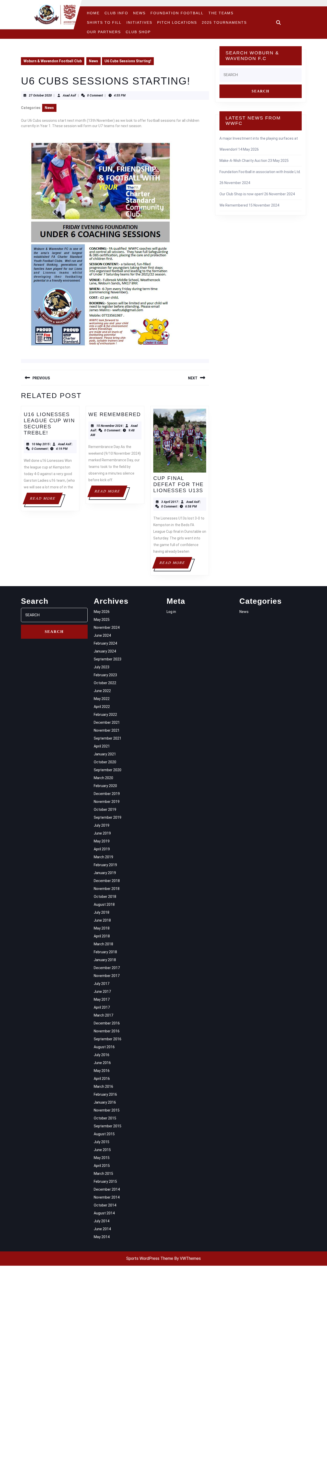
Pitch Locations (177, 22)
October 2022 (105, 683)
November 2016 (107, 1031)
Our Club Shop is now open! (241, 194)
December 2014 (107, 1189)
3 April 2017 (169, 502)
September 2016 (107, 1039)
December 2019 (107, 794)
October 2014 (105, 1205)
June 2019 (102, 833)
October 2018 (105, 897)
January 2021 (105, 754)
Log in (171, 612)
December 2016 (107, 1023)
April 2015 (102, 1166)
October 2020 (105, 762)
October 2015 (105, 1118)
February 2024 (105, 643)
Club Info (116, 13)
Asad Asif (69, 95)
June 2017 (102, 991)
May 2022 (102, 699)
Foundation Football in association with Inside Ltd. (260, 172)
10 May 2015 (41, 444)
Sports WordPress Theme (149, 1258)
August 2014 (104, 1213)
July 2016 (101, 1055)
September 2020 (107, 770)
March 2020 (103, 778)
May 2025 (102, 620)
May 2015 (102, 1158)
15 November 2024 (109, 426)
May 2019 (102, 841)
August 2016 (104, 1047)
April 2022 (102, 707)
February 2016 (105, 1094)
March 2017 (103, 1015)
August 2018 (104, 904)
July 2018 (101, 912)
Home (93, 13)
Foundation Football (177, 13)
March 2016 (103, 1086)
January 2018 (105, 960)
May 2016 (102, 1071)
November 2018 (107, 889)
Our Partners (104, 32)
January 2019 (105, 873)
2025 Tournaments (224, 22)
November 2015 (107, 1110)
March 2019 (103, 857)
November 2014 (107, 1197)
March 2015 (103, 1174)
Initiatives (139, 22)
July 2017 (101, 984)
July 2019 (101, 825)
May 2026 (102, 612)
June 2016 (102, 1063)
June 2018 (102, 920)
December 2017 (107, 968)
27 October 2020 (40, 95)
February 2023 (105, 675)
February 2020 (105, 786)
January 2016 (105, 1102)
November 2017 (107, 976)
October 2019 (105, 809)
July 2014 (101, 1221)
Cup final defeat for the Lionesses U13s (178, 484)
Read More (46, 500)
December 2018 (107, 881)
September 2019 (107, 817)
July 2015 (101, 1142)
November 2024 (107, 627)
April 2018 (102, 936)
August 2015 (104, 1134)
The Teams (220, 13)
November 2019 (107, 802)
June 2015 (102, 1150)
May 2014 (102, 1237)
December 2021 (107, 722)
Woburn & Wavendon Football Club (53, 61)
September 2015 (107, 1126)
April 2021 (102, 746)
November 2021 (107, 730)
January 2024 (105, 651)
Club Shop (138, 32)
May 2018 (102, 928)
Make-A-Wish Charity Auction (243, 161)
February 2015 (105, 1181)
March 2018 (103, 944)
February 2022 (105, 715)
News (139, 13)
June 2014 (102, 1229)
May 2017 (102, 999)
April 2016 (102, 1079)
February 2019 (105, 865)
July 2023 (101, 667)
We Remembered (114, 414)
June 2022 (102, 691)
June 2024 (102, 635)
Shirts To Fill (104, 22)
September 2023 (107, 659)
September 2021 (107, 738)
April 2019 (102, 849)
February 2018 (105, 952)
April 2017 (102, 1007)
